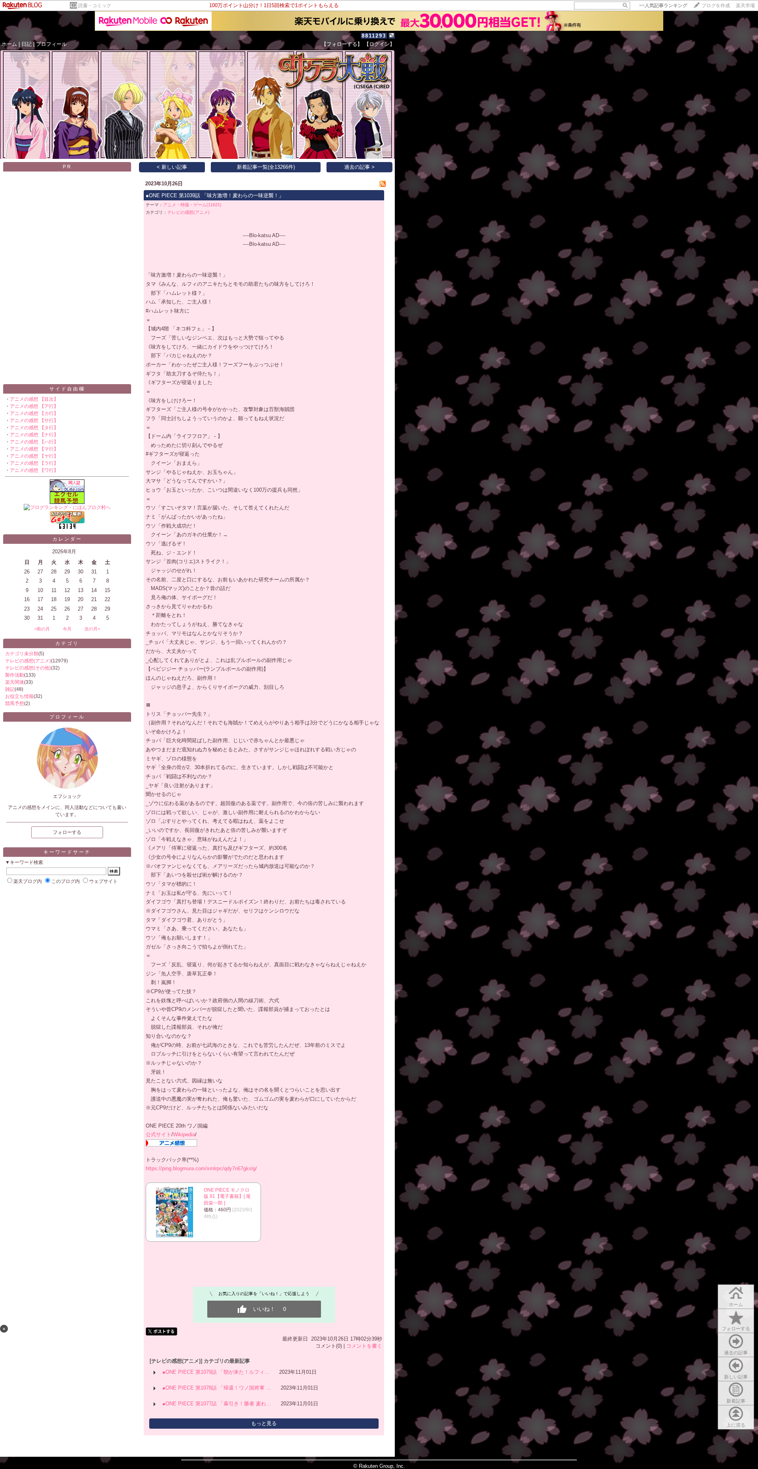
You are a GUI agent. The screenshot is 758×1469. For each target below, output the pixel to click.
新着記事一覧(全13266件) (266, 167)
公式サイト (158, 1134)
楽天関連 (14, 682)
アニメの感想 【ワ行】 (34, 470)
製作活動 (14, 675)
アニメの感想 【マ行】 (34, 449)
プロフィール (51, 44)
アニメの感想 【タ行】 (34, 427)
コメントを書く (364, 1346)
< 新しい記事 (172, 167)
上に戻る (735, 1425)
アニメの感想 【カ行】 (34, 413)
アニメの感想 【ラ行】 (34, 463)
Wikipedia (184, 1134)
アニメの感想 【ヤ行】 (34, 456)
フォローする (736, 1328)
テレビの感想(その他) (28, 668)
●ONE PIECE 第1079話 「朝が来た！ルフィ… (216, 1372)
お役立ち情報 (19, 696)
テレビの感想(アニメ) (28, 661)
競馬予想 (14, 703)
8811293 (374, 36)
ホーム (9, 44)
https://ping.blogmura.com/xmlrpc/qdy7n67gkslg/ (201, 1168)
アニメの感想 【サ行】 (34, 420)
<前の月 (42, 628)
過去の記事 (736, 1353)
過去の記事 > (359, 167)
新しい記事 (736, 1377)
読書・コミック (94, 5)
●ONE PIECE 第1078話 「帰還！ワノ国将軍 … (216, 1388)
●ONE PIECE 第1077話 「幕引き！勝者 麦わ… (216, 1404)
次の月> (92, 628)
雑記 (10, 689)
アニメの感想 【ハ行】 (34, 442)
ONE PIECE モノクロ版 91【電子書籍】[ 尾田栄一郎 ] (227, 1196)
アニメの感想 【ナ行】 (34, 434)
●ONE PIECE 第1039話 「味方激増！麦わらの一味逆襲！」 (215, 195)
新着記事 (735, 1401)
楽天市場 (745, 5)
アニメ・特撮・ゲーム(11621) (192, 204)
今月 (67, 628)
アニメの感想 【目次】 (34, 399)
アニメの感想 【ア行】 (34, 406)
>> (663, 5)
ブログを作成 (716, 5)
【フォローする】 (341, 44)
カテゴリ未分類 (21, 653)
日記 (26, 44)
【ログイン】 (379, 44)
